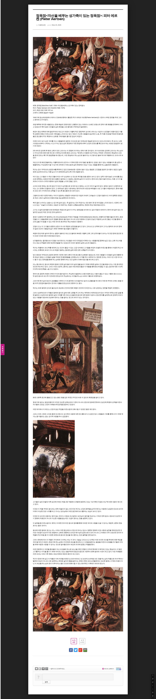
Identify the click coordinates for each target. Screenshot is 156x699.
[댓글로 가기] (152, 692)
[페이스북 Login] (43, 669)
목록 (2, 349)
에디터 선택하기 (108, 669)
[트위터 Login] (39, 669)
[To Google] (80, 649)
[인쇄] (152, 695)
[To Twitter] (75, 649)
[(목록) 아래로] (152, 689)
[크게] (152, 678)
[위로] (152, 685)
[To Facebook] (71, 649)
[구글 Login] (46, 669)
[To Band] (85, 649)
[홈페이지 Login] (36, 669)
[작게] (152, 682)
